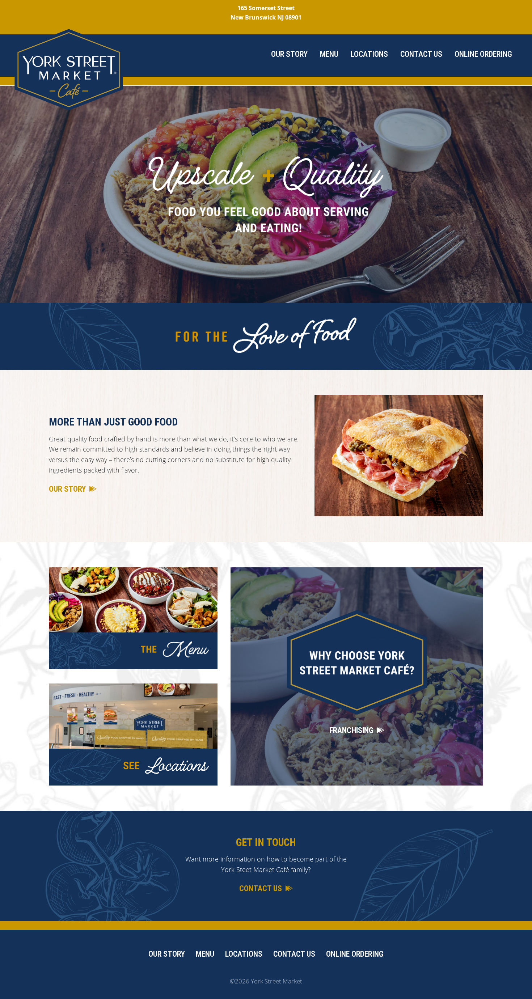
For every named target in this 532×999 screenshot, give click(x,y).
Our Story (289, 54)
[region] (266, 194)
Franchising (351, 730)
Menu (329, 54)
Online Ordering (483, 54)
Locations (369, 54)
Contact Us (421, 54)
